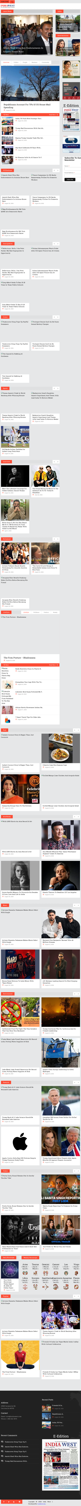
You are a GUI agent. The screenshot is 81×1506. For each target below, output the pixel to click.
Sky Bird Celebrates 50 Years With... (28, 148)
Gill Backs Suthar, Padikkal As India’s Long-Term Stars (13, 450)
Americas (6, 62)
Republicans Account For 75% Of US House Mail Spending (27, 106)
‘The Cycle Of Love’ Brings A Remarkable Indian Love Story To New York (44, 568)
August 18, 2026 (8, 606)
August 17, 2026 (22, 709)
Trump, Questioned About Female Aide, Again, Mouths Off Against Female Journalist (59, 1159)
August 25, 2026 (10, 110)
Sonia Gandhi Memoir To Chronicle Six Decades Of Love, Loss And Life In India (20, 893)
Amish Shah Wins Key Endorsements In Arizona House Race (14, 199)
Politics (16, 62)
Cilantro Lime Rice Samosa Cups (55, 765)
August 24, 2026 (22, 150)
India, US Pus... (57, 1422)
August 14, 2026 (8, 493)
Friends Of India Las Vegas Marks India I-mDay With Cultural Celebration (60, 1373)
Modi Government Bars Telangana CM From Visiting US (66, 26)
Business (34, 62)
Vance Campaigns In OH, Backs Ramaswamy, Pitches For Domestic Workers (45, 199)
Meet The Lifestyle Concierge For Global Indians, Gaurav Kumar (14, 490)
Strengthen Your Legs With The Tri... (28, 682)
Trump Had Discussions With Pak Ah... (29, 128)
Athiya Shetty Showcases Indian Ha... (29, 707)
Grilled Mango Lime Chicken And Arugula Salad (61, 806)
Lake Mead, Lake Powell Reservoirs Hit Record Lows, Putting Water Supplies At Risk (19, 1070)
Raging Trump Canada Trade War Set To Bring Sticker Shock (26, 50)
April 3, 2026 (7, 531)
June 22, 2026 (38, 495)
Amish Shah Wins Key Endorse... (17, 1447)
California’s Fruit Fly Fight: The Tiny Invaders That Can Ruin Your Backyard (19, 1030)
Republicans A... (58, 1414)
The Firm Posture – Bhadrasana (19, 657)
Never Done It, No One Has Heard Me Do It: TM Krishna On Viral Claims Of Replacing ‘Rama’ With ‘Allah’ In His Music (14, 525)
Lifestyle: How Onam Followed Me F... (29, 692)
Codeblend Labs (41, 1504)
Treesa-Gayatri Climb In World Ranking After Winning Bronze (14, 416)
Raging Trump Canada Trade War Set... (29, 138)
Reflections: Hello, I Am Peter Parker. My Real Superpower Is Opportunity (13, 272)
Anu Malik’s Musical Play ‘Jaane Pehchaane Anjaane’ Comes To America (59, 853)
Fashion (46, 612)
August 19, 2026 (8, 453)
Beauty (55, 612)
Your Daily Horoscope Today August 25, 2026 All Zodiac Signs (9, 1284)
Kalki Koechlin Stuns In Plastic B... (28, 669)
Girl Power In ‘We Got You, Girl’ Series (57, 1247)
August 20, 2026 (8, 277)
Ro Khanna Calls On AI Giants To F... (28, 157)
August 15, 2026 (49, 1073)
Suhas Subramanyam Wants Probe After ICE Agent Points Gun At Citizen (45, 272)
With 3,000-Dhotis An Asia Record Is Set (17, 852)
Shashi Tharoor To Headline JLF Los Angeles (59, 892)
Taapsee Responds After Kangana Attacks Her (66, 52)
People (25, 62)
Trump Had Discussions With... (16, 1461)
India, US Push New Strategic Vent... (28, 118)
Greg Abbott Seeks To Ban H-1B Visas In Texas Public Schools (13, 306)
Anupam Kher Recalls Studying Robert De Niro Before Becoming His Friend (14, 602)
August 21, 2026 (38, 421)
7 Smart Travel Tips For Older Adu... (28, 717)
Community (45, 62)
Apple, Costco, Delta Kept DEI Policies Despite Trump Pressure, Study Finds (19, 1159)
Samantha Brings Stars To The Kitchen (17, 806)
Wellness (36, 612)
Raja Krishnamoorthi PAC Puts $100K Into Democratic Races (13, 232)
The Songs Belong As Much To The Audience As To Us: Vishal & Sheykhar (45, 491)
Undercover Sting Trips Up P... (16, 1442)
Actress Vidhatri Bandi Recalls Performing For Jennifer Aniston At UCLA (14, 568)
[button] (27, 34)
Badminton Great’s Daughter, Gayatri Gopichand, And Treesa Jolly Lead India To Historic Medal (45, 417)
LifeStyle (26, 612)
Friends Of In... (57, 1405)
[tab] (6, 62)
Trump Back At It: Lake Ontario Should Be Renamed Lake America (17, 1118)
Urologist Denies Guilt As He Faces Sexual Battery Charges (43, 345)
